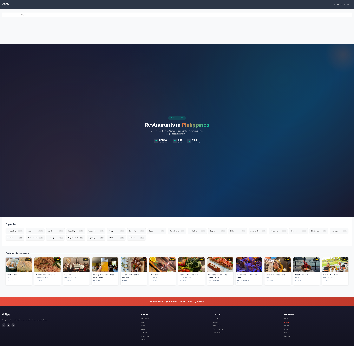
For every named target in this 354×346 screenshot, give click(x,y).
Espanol (286, 325)
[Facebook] (4, 325)
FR (344, 4)
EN (338, 4)
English (286, 322)
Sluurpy (143, 339)
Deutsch (286, 332)
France (143, 325)
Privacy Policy (217, 325)
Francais (286, 329)
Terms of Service (218, 329)
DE (348, 4)
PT (351, 4)
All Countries (145, 318)
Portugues (287, 336)
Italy (142, 322)
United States (145, 336)
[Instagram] (8, 325)
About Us (215, 318)
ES (341, 4)
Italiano (286, 318)
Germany (144, 332)
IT (334, 4)
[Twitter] (13, 325)
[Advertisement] (177, 31)
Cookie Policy (217, 332)
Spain (143, 329)
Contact (215, 322)
